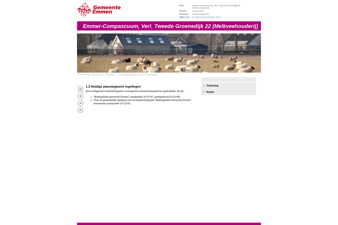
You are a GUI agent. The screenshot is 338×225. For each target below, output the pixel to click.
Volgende (80, 103)
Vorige (80, 96)
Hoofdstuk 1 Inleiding (103, 74)
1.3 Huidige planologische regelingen (137, 74)
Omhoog (80, 110)
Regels (210, 92)
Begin (80, 89)
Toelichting (83, 74)
